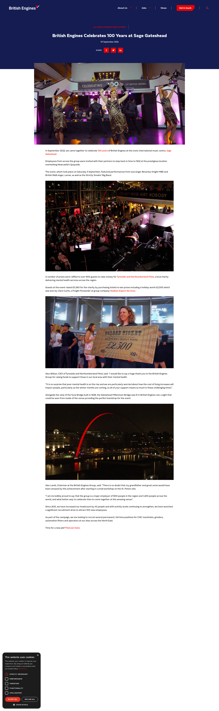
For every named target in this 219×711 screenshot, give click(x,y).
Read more (23, 669)
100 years (103, 150)
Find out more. (72, 527)
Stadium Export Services (122, 290)
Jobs (144, 8)
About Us (122, 8)
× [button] (38, 655)
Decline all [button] (30, 699)
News (164, 8)
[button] (21, 704)
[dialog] (22, 680)
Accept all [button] (12, 699)
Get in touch (185, 8)
